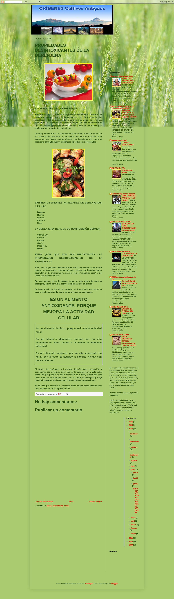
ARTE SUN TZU (118, 168)
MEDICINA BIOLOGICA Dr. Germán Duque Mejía (123, 107)
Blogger (114, 584)
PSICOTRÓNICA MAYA (121, 222)
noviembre (134, 441)
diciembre (134, 434)
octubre (134, 447)
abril (133, 521)
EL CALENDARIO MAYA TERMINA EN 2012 (129, 283)
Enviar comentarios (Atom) (58, 506)
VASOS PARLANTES (120, 335)
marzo (134, 525)
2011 (131, 538)
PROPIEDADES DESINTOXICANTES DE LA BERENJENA (136, 500)
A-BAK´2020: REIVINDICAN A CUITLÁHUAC (128, 80)
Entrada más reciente (44, 501)
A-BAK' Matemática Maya (122, 76)
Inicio (71, 501)
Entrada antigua (95, 501)
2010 (131, 541)
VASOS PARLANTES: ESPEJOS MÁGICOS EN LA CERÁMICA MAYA (129, 341)
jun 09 (135, 478)
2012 (131, 429)
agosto (134, 460)
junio (133, 469)
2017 (131, 422)
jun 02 (135, 484)
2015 (131, 425)
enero (133, 534)
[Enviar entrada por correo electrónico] (66, 394)
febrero (134, 528)
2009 (131, 545)
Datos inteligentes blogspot (123, 194)
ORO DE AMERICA (120, 307)
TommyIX (89, 584)
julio (133, 466)
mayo (133, 518)
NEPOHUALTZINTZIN (121, 251)
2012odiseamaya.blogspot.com (124, 278)
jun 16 (135, 473)
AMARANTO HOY (119, 140)
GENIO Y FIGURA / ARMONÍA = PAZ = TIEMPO (129, 198)
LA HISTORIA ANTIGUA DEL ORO (127, 311)
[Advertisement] (68, 482)
